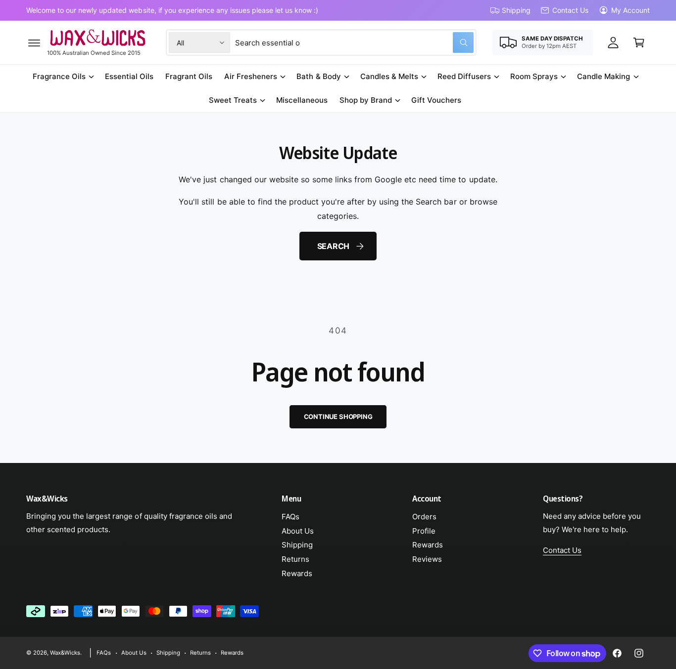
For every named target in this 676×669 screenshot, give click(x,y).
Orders (424, 516)
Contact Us (570, 10)
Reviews (427, 559)
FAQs (290, 516)
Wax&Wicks (65, 652)
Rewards (297, 573)
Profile (423, 531)
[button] (34, 42)
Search (333, 246)
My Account (630, 10)
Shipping (516, 10)
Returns (295, 559)
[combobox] (354, 42)
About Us (298, 531)
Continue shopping (338, 416)
